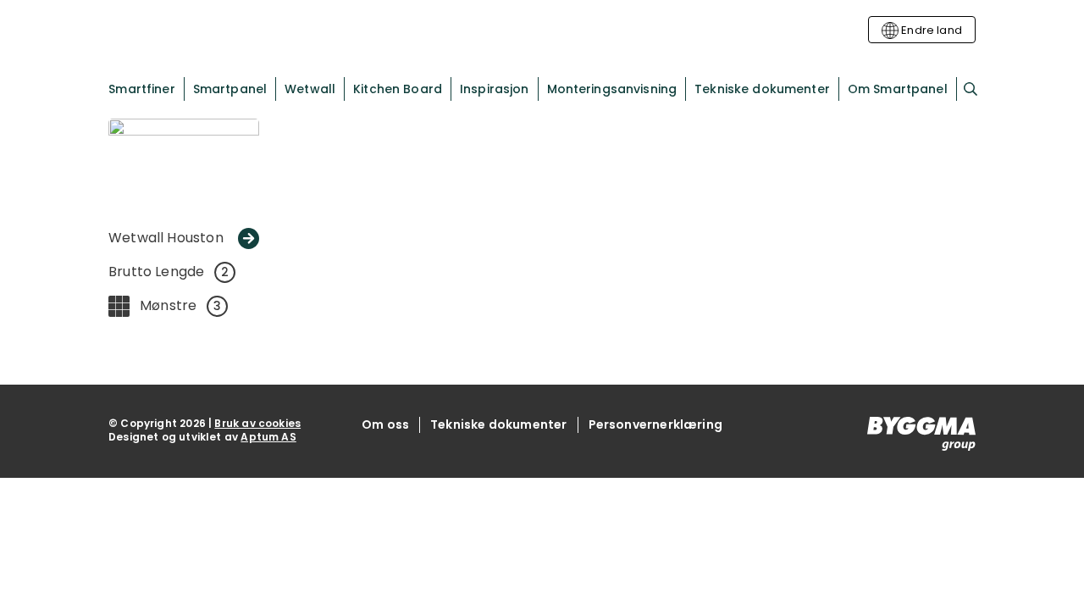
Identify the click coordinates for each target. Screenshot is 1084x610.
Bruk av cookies (257, 423)
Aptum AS (268, 437)
